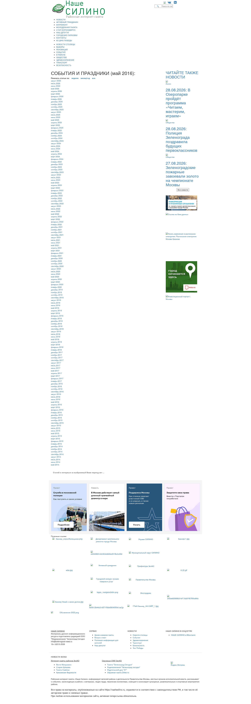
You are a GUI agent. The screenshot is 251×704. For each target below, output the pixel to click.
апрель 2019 (56, 310)
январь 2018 (56, 349)
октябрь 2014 (56, 451)
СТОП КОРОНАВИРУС (66, 30)
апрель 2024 (56, 154)
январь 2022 (56, 224)
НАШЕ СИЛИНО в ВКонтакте (183, 635)
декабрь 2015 (57, 415)
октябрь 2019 (56, 295)
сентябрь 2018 (57, 329)
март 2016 (55, 407)
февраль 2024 (57, 159)
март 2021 (55, 250)
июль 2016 (55, 396)
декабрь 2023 (57, 164)
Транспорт (137, 642)
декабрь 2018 (57, 321)
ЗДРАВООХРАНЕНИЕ (65, 60)
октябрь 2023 (56, 169)
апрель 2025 (56, 122)
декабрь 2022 (57, 195)
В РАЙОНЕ (60, 54)
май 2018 (55, 339)
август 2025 (56, 112)
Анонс (168, 83)
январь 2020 (56, 287)
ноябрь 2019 (56, 292)
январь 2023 (56, 193)
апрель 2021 (56, 248)
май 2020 (55, 276)
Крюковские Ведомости (66, 672)
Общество (170, 122)
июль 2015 (55, 428)
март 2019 (55, 313)
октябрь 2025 (56, 107)
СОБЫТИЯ (60, 52)
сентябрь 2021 (57, 234)
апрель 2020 (56, 279)
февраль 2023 (57, 190)
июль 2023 (55, 177)
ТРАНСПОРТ (61, 62)
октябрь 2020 (56, 263)
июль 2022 (55, 208)
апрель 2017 (56, 373)
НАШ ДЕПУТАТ (62, 32)
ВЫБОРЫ (60, 47)
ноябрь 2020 (56, 261)
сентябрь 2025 (57, 109)
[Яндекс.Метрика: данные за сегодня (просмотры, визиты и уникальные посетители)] (178, 663)
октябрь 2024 (56, 138)
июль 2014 (55, 459)
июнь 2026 (55, 86)
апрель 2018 (56, 342)
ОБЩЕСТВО (61, 57)
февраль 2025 (57, 127)
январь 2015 (56, 443)
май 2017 (55, 370)
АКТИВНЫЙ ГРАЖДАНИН (67, 22)
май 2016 (55, 402)
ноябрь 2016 (56, 386)
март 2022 (55, 219)
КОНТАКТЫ (61, 37)
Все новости (183, 189)
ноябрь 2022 (56, 198)
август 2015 (56, 425)
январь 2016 (56, 412)
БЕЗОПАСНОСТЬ (63, 65)
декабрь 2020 (57, 258)
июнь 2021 (55, 242)
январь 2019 (56, 318)
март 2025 (55, 125)
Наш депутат (100, 645)
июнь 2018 (55, 336)
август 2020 (56, 268)
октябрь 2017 (56, 357)
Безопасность (138, 645)
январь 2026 (56, 99)
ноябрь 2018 (56, 323)
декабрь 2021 (57, 227)
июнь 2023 (55, 180)
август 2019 (56, 300)
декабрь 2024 (57, 133)
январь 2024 (56, 161)
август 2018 (56, 331)
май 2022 (55, 214)
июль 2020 (55, 271)
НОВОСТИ (60, 19)
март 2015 (55, 438)
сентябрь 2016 (57, 391)
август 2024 (56, 143)
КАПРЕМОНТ (62, 24)
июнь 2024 (55, 148)
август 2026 (56, 80)
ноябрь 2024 (56, 135)
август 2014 (56, 456)
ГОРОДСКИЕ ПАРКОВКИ (66, 35)
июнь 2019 (55, 305)
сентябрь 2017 (57, 360)
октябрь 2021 (56, 232)
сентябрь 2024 (57, 140)
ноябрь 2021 (56, 229)
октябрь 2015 (56, 420)
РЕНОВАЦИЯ (62, 49)
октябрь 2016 (56, 389)
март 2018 (55, 344)
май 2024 (55, 151)
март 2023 (55, 187)
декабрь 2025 (57, 101)
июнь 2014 (55, 462)
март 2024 (55, 156)
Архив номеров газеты (104, 635)
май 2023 (55, 182)
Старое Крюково (63, 667)
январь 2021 (56, 255)
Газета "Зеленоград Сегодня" (119, 664)
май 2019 (55, 308)
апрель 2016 (56, 404)
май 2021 (55, 245)
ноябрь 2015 (56, 417)
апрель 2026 (56, 91)
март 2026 (55, 93)
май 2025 (55, 120)
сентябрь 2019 (57, 297)
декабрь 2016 (57, 383)
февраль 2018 (57, 347)
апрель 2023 (56, 185)
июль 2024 (55, 146)
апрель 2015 (56, 436)
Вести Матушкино (63, 664)
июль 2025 (55, 114)
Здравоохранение (140, 640)
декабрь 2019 (57, 289)
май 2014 (55, 464)
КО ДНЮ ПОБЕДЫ (64, 40)
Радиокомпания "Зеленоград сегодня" (123, 667)
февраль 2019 (57, 315)
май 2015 (55, 433)
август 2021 (56, 237)
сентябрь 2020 (57, 266)
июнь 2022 (55, 211)
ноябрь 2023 (56, 167)
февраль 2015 (57, 441)
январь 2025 (56, 130)
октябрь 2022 (56, 201)
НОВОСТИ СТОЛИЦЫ (65, 44)
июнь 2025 (55, 117)
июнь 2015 (55, 430)
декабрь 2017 (57, 352)
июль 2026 (55, 83)
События (136, 637)
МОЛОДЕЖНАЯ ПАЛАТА (66, 27)
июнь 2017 (55, 368)
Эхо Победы (138, 648)
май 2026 (55, 88)
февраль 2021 (57, 253)
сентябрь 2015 (57, 423)
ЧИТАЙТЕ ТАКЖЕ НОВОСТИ (182, 75)
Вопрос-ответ (100, 637)
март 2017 (55, 376)
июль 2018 (55, 334)
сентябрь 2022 (57, 203)
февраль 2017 (57, 378)
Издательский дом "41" (117, 669)
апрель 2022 (56, 216)
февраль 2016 (57, 409)
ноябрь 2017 (56, 355)
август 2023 (56, 174)
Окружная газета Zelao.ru (118, 672)
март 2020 (55, 282)
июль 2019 (55, 302)
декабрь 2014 (57, 446)
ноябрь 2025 (56, 104)
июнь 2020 (55, 274)
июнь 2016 (55, 399)
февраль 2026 (57, 96)
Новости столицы (140, 635)
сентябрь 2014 (57, 454)
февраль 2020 (57, 284)
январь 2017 (56, 381)
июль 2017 (55, 365)
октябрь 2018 (56, 326)
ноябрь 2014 (56, 449)
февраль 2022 (57, 221)
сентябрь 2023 (57, 172)
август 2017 (56, 362)
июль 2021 (55, 240)
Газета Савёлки (63, 669)
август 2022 (56, 206)
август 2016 (56, 394)
